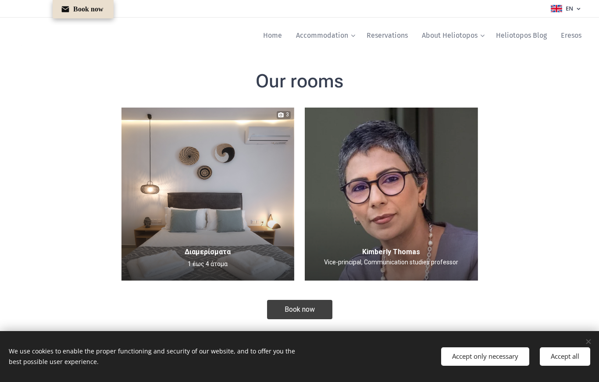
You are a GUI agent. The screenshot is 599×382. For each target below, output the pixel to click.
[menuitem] (275, 36)
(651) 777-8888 (391, 279)
